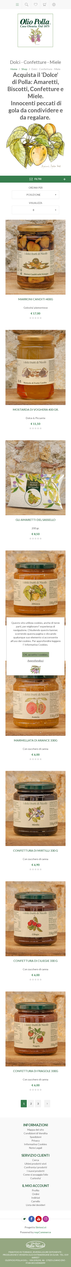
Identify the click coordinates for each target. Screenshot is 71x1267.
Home (14, 69)
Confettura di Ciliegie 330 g (35, 960)
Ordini (35, 1194)
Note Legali (35, 1147)
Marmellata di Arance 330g (35, 740)
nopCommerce (42, 1232)
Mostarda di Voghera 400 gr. (35, 409)
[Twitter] (24, 1219)
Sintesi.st (41, 1227)
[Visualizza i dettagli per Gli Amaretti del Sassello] (35, 477)
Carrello (44, 4)
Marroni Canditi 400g (35, 299)
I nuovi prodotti (35, 1170)
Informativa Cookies (35, 1144)
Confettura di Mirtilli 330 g (35, 850)
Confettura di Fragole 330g (35, 1071)
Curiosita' (35, 1178)
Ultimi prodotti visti (35, 1163)
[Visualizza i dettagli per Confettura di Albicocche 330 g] (35, 588)
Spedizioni (35, 1136)
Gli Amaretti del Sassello (36, 519)
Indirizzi (35, 1197)
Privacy (35, 1140)
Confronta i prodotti (35, 1167)
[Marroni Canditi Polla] (35, 257)
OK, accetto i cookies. (35, 654)
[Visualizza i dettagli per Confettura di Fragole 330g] (35, 1029)
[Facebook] (31, 1219)
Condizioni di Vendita (36, 1133)
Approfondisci (35, 660)
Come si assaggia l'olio (35, 1174)
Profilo (35, 1190)
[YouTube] (39, 1219)
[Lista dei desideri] (35, 4)
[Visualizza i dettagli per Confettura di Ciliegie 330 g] (35, 918)
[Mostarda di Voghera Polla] (35, 367)
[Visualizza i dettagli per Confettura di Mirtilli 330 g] (35, 808)
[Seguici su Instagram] (46, 1219)
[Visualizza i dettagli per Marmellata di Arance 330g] (35, 698)
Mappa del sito (35, 1129)
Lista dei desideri (35, 1204)
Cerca (35, 1160)
